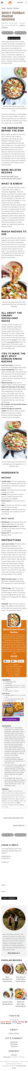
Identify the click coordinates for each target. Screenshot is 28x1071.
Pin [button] (14, 661)
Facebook (14, 1044)
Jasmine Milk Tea (18, 825)
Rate (21, 661)
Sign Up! (7, 1057)
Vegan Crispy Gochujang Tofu (13, 818)
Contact (14, 1055)
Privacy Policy (14, 1033)
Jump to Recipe (15, 38)
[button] (11, 656)
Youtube (14, 1046)
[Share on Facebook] (7, 32)
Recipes (9, 8)
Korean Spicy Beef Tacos (9, 176)
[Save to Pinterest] (20, 32)
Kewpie (14, 340)
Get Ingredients (11, 719)
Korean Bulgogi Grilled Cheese (11, 178)
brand (9, 530)
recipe (17, 200)
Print (7, 661)
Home (3, 8)
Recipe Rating (6, 856)
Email (3, 891)
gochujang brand (13, 342)
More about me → (14, 953)
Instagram (14, 1042)
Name (3, 885)
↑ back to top (14, 1016)
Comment (5, 862)
